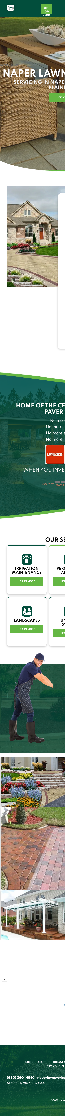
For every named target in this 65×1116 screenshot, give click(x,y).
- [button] (4, 984)
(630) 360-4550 (21, 1077)
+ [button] (4, 979)
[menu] (59, 7)
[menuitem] (28, 1062)
